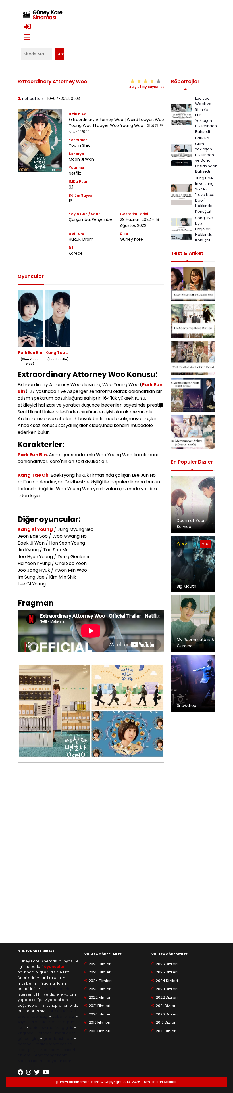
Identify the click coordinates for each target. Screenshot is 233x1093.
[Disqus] (91, 861)
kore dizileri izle (62, 1011)
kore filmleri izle (56, 988)
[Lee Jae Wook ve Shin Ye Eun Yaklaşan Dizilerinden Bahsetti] (181, 114)
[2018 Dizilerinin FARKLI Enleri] (193, 358)
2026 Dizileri (167, 964)
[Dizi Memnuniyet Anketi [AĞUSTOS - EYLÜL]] (193, 432)
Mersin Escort (30, 1060)
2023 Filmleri (100, 989)
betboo (25, 1044)
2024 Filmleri (100, 980)
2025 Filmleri (100, 972)
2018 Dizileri (166, 1031)
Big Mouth (186, 586)
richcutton (32, 98)
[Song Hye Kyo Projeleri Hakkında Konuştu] (181, 228)
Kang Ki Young (35, 529)
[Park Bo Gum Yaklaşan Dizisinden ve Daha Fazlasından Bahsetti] (181, 154)
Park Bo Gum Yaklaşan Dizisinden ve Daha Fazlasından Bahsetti (206, 154)
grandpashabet (58, 1038)
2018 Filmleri (99, 1031)
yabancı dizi (64, 1016)
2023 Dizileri (167, 989)
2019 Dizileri (166, 1022)
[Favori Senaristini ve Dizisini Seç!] (193, 284)
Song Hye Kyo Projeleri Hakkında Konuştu (204, 229)
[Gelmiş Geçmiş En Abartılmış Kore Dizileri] (193, 321)
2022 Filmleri (100, 997)
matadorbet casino (54, 1044)
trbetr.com (49, 1049)
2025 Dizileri (167, 972)
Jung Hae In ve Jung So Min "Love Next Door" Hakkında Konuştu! (204, 194)
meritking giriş (60, 1027)
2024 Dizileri (167, 980)
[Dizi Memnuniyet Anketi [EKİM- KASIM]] (193, 395)
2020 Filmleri (100, 1014)
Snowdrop (186, 705)
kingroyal (26, 1033)
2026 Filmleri (100, 964)
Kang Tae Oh (33, 475)
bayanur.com (59, 1060)
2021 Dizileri (166, 1005)
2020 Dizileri (167, 1014)
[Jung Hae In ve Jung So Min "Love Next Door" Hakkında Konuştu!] (181, 194)
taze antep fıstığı (33, 1016)
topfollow (37, 1027)
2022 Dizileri (167, 997)
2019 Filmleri (99, 1022)
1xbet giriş (27, 1049)
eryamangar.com (51, 1055)
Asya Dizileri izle (32, 1022)
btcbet (45, 1033)
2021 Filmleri (99, 1005)
